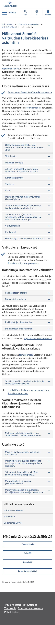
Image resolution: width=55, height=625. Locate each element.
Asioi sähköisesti (9, 27)
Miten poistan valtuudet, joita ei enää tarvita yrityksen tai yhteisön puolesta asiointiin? (23, 463)
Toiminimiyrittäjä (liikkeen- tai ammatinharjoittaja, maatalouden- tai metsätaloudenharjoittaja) (23, 217)
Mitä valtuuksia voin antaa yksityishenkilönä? (18, 482)
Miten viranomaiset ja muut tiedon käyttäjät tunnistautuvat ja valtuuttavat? (24, 491)
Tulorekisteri (7, 24)
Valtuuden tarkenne (13, 510)
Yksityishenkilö (12, 225)
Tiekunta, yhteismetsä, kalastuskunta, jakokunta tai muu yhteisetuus (23, 206)
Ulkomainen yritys (14, 162)
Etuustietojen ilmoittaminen (18, 328)
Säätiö (8, 190)
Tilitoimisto (10, 156)
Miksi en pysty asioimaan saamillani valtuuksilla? (22, 453)
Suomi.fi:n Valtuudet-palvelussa (23, 263)
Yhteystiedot (30, 604)
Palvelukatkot (11, 611)
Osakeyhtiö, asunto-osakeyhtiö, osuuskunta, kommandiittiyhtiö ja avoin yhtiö (24, 147)
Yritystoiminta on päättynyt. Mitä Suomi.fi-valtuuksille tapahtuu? (21, 473)
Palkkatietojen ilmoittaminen (19, 322)
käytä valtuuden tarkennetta (38, 338)
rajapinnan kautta (10, 68)
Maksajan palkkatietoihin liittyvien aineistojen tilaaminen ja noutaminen (23, 434)
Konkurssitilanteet (14, 177)
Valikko (12, 12)
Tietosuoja (10, 608)
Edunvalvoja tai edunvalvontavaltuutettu (25, 238)
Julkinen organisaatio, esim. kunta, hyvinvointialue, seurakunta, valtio (21, 170)
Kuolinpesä (10, 232)
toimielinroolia (26, 354)
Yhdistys (9, 184)
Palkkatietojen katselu (16, 292)
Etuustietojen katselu (15, 299)
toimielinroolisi (34, 107)
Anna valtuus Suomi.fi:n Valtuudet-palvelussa (30, 92)
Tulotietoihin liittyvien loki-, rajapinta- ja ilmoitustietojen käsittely (24, 382)
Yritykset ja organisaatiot (28, 24)
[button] (27, 544)
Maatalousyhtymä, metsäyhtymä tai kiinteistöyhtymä (22, 198)
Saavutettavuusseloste (30, 608)
